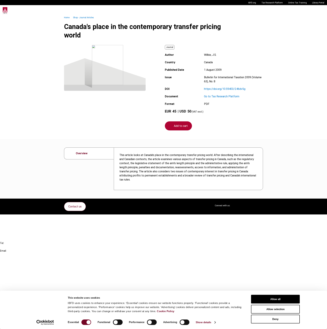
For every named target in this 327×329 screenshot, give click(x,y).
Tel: (2, 243)
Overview (82, 153)
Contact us (75, 206)
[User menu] (320, 10)
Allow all (275, 299)
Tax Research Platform (272, 3)
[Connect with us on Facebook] (260, 205)
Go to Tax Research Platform (221, 96)
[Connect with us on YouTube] (252, 205)
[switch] (118, 322)
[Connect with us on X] (235, 205)
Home (66, 17)
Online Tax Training (297, 3)
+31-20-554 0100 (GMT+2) (16, 247)
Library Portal (318, 3)
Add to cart (181, 126)
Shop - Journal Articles (83, 17)
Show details (203, 322)
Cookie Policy (165, 311)
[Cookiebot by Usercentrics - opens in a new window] (45, 322)
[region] (188, 168)
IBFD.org (252, 3)
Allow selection (275, 309)
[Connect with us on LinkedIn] (244, 205)
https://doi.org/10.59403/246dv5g (224, 89)
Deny (275, 319)
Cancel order (14, 219)
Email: (3, 250)
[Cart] (314, 10)
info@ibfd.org (8, 254)
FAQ (9, 225)
